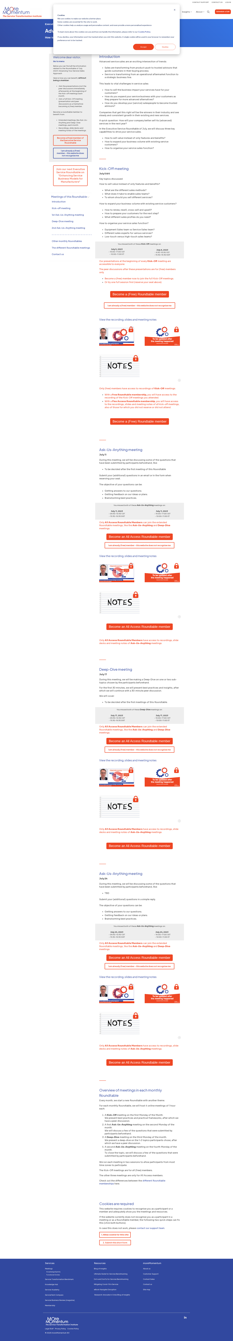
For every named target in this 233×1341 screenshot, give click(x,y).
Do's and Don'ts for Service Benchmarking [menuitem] (111, 1279)
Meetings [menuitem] (49, 1269)
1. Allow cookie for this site (115, 1235)
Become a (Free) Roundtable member (140, 294)
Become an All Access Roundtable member (139, 537)
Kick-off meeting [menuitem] (61, 208)
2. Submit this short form (115, 1242)
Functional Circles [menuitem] (53, 1275)
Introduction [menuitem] (59, 201)
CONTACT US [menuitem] (217, 2)
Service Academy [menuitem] (52, 1290)
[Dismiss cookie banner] (175, 10)
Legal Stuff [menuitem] (49, 1329)
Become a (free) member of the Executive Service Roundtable (70, 140)
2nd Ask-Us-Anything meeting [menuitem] (68, 228)
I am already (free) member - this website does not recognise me (139, 545)
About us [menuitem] (146, 1269)
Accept (143, 47)
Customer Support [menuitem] (151, 1274)
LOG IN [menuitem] (228, 2)
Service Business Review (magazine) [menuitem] (60, 1300)
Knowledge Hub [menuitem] (51, 1284)
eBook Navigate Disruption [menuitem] (105, 1290)
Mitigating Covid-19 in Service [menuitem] (106, 1284)
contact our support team (151, 1228)
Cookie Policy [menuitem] (73, 1329)
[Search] (208, 11)
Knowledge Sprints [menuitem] (53, 1272)
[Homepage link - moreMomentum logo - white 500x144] (62, 1324)
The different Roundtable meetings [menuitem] (71, 247)
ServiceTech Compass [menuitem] (54, 1295)
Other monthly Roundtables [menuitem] (67, 241)
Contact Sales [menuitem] (149, 1279)
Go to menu (58, 61)
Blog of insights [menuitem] (100, 1269)
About (199, 11)
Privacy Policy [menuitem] (60, 1329)
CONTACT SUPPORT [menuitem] (200, 2)
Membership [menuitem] (50, 1305)
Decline (165, 47)
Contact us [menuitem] (58, 254)
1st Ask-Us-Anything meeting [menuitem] (68, 214)
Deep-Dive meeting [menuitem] (62, 221)
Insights (186, 11)
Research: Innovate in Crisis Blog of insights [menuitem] (112, 1295)
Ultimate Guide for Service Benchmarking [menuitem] (110, 1274)
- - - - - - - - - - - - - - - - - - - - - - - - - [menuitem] (72, 234)
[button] (185, 1318)
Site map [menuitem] (146, 1290)
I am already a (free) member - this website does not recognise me (70, 153)
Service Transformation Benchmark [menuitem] (59, 1279)
